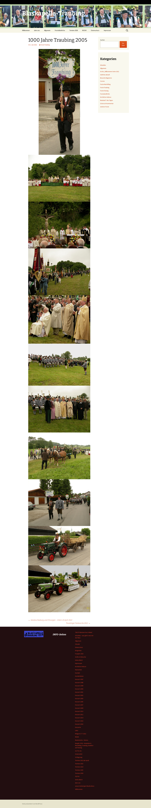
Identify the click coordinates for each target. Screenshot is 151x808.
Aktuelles (103, 65)
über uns (37, 30)
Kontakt (77, 673)
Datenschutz (95, 30)
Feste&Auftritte (60, 30)
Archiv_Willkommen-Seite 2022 (109, 71)
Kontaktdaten (79, 676)
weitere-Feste (104, 107)
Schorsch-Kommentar (107, 103)
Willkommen (26, 30)
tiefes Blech (78, 780)
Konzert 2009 (79, 708)
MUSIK (84, 30)
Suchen (102, 40)
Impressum (107, 30)
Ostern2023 (78, 754)
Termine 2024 (79, 767)
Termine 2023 (79, 764)
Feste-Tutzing (104, 91)
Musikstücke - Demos (81, 740)
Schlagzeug (78, 757)
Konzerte (78, 727)
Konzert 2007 (79, 705)
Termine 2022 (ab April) (82, 760)
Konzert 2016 (79, 721)
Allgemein (47, 30)
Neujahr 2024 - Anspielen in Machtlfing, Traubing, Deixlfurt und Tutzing (84, 745)
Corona (102, 81)
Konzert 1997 (79, 679)
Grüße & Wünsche (80, 657)
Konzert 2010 (79, 711)
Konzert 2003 (79, 698)
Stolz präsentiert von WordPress (32, 804)
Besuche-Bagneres (106, 78)
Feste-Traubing (45, 45)
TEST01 (77, 776)
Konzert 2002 (79, 695)
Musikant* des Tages (106, 100)
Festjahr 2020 (79, 654)
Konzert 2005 (79, 702)
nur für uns (78, 751)
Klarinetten (78, 670)
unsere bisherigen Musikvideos (84, 786)
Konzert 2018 (79, 724)
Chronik (77, 644)
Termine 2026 (73, 30)
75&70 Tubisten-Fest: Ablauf (83, 632)
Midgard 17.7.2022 (80, 734)
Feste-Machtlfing (105, 84)
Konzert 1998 (79, 682)
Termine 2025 (79, 770)
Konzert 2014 (79, 718)
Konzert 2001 (79, 692)
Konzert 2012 (79, 714)
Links (76, 730)
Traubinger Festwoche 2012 (78, 623)
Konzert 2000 (79, 689)
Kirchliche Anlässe (105, 97)
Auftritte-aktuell (105, 75)
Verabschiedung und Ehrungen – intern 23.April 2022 (50, 620)
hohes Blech (79, 660)
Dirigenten (78, 650)
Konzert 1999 (79, 686)
